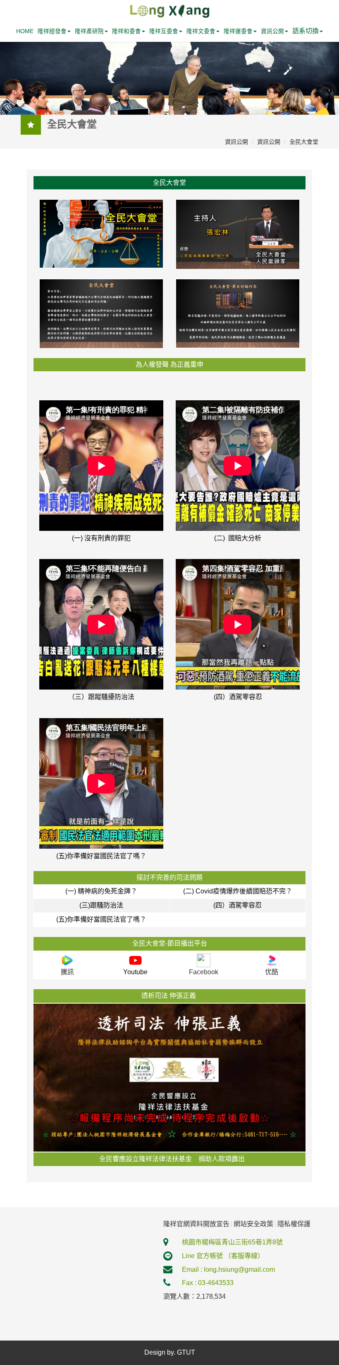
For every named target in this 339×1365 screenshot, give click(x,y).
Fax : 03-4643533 (208, 1282)
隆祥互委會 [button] (163, 31)
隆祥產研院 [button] (89, 31)
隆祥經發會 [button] (52, 31)
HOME (24, 31)
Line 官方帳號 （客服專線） (223, 1255)
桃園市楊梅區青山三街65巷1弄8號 (232, 1242)
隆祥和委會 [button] (126, 31)
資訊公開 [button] (272, 31)
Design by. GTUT (169, 1352)
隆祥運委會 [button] (238, 31)
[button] (307, 31)
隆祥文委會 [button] (200, 31)
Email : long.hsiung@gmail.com (228, 1269)
